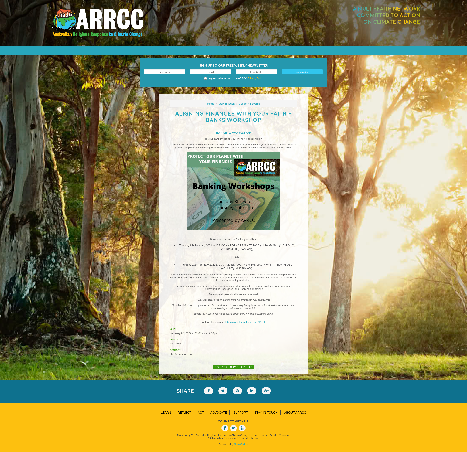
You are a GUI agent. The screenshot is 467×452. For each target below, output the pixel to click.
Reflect (184, 412)
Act (201, 412)
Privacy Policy (256, 78)
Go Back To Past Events (233, 367)
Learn (166, 412)
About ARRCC (295, 412)
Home (210, 103)
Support (240, 412)
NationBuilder (241, 444)
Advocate (218, 412)
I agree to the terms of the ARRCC (235, 78)
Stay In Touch (226, 103)
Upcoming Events (249, 103)
